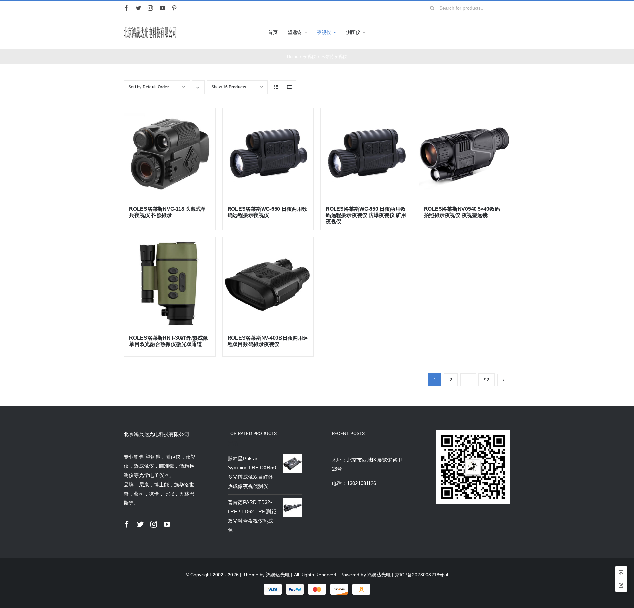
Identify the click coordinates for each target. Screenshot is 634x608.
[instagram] (150, 8)
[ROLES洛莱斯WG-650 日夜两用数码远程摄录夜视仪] (268, 153)
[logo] (150, 28)
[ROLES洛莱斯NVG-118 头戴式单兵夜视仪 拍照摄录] (169, 153)
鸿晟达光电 (278, 574)
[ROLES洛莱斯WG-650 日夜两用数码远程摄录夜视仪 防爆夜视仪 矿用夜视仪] (366, 153)
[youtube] (162, 8)
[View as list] (289, 87)
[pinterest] (174, 8)
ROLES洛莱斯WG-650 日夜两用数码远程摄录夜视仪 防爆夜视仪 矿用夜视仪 (366, 215)
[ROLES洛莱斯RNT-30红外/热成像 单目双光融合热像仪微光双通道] (169, 282)
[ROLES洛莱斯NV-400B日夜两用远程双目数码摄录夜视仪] (268, 282)
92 (486, 379)
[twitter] (138, 8)
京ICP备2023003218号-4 (421, 574)
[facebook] (126, 8)
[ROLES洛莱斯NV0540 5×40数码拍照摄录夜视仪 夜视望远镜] (464, 153)
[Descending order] (198, 87)
